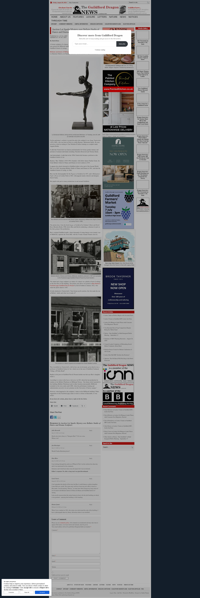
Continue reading (100, 50)
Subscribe (122, 44)
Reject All (26, 592)
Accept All (42, 592)
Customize (11, 592)
